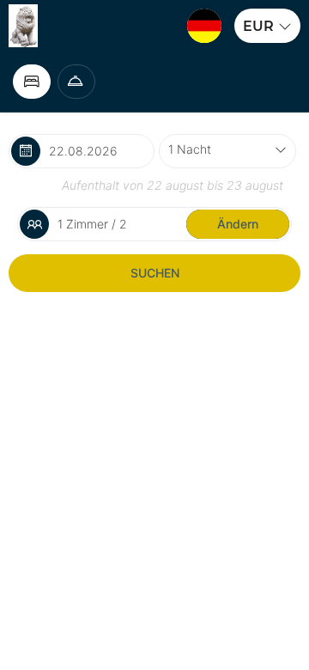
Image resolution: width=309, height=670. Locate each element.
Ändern (237, 223)
